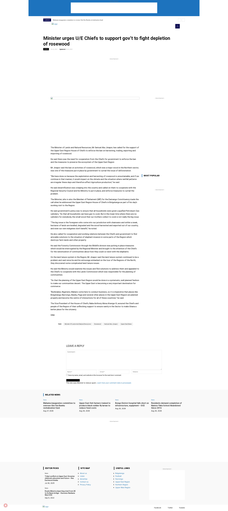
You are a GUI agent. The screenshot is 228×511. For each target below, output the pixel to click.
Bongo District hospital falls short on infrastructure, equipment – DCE (132, 404)
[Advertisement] (114, 7)
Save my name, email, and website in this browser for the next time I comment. (94, 375)
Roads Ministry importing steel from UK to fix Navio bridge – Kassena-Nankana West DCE (60, 493)
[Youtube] (171, 26)
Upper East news (126, 324)
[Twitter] (168, 26)
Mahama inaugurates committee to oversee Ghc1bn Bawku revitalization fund (78, 20)
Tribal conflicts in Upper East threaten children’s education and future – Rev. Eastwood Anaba (60, 478)
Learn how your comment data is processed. (114, 383)
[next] (183, 20)
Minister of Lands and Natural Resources (78, 324)
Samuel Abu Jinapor (111, 324)
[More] (141, 54)
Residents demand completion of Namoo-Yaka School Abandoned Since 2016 (166, 405)
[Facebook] (152, 508)
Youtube (182, 508)
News (46, 49)
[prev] (179, 20)
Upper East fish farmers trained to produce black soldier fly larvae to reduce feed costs (94, 405)
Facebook (157, 508)
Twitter (170, 508)
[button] (177, 26)
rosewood (97, 324)
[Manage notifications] (5, 505)
